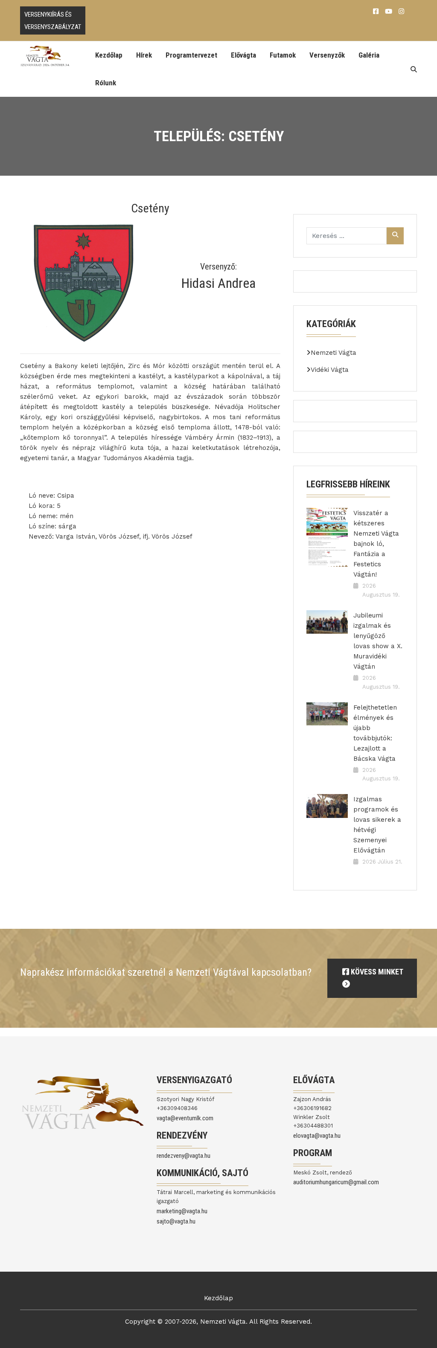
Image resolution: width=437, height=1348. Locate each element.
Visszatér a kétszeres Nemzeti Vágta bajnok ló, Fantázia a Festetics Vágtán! (376, 543)
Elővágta (243, 55)
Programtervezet (191, 55)
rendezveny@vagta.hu (183, 1156)
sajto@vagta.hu (176, 1221)
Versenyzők (327, 55)
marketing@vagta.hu (182, 1211)
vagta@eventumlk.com (185, 1118)
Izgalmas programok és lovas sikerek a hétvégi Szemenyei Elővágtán (377, 824)
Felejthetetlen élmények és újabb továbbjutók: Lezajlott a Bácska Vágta (375, 733)
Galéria (368, 55)
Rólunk (105, 82)
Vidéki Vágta (330, 370)
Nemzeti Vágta (333, 353)
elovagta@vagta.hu (317, 1135)
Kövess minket (376, 971)
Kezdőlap (108, 55)
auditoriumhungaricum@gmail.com (336, 1182)
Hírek (144, 55)
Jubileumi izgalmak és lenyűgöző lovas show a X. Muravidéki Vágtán (377, 641)
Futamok (283, 55)
